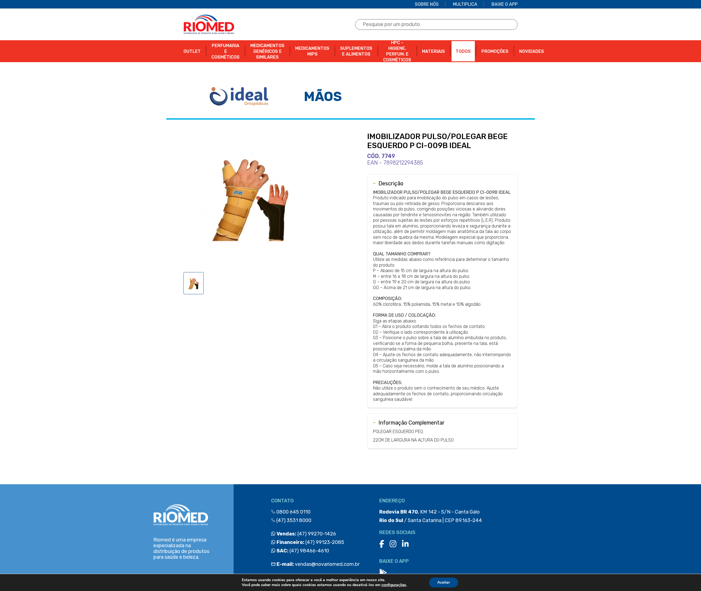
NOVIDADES (531, 51)
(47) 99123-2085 (309, 542)
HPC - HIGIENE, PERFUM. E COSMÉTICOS (397, 51)
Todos (463, 51)
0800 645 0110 (293, 512)
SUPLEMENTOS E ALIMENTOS (356, 51)
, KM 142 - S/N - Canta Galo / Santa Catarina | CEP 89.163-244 (430, 516)
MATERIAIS (433, 51)
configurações (393, 585)
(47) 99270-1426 (305, 534)
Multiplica (465, 4)
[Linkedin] (405, 544)
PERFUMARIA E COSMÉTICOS (225, 51)
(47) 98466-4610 (302, 551)
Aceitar (443, 582)
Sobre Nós (427, 4)
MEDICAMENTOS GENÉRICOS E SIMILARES (267, 51)
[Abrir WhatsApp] (687, 577)
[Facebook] (381, 544)
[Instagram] (393, 544)
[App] (383, 572)
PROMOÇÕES (494, 51)
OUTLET (192, 51)
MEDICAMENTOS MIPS (312, 51)
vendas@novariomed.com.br (318, 564)
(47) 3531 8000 (293, 520)
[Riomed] (208, 24)
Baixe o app (505, 4)
